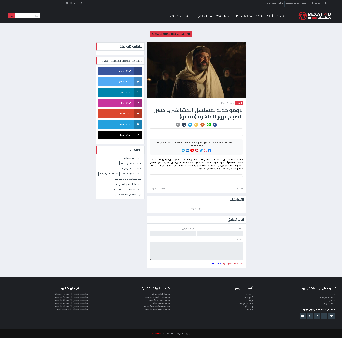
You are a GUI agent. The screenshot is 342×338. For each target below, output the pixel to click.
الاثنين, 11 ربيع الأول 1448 (318, 3)
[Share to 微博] (196, 124)
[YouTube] (192, 150)
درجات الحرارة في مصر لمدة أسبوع (128, 194)
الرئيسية (281, 15)
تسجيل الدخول (270, 3)
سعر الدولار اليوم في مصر (131, 173)
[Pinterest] (196, 150)
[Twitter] (201, 150)
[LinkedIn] (187, 150)
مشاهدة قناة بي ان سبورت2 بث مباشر (71, 297)
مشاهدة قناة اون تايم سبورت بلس (72, 309)
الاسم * (239, 228)
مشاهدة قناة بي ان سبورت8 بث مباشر (71, 306)
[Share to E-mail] (178, 124)
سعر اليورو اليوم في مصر (109, 173)
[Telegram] (183, 150)
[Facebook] (209, 150)
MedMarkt (156, 333)
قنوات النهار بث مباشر (161, 303)
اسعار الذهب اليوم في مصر (131, 163)
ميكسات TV (174, 15)
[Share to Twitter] (190, 124)
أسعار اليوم (224, 15)
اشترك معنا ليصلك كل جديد (168, 33)
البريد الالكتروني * (188, 228)
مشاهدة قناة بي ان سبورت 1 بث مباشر (71, 294)
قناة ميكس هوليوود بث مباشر (157, 306)
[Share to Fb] (214, 124)
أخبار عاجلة (239, 103)
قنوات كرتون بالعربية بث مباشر (157, 309)
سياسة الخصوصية (292, 3)
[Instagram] (205, 150)
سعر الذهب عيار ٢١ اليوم (132, 158)
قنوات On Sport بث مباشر (159, 300)
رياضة (259, 15)
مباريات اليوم (205, 15)
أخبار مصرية (248, 297)
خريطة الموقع (329, 303)
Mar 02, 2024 (227, 103)
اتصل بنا (304, 3)
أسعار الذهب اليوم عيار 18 (131, 168)
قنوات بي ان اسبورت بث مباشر (157, 297)
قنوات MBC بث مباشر (161, 294)
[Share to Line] (208, 124)
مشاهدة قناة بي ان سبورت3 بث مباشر (71, 300)
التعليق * (239, 239)
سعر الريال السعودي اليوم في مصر (128, 184)
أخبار (270, 15)
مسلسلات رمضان (243, 15)
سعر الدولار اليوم (135, 189)
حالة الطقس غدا (119, 189)
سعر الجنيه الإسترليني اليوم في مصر (127, 179)
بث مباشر (189, 15)
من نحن (280, 3)
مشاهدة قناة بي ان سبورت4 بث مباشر (71, 303)
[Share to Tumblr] (184, 124)
